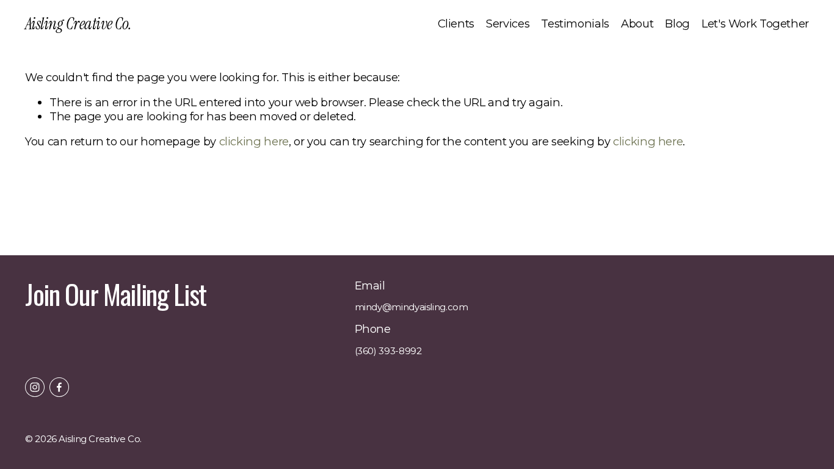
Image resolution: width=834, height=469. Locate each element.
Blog (677, 23)
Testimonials (575, 23)
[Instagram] (35, 387)
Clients (456, 23)
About (637, 23)
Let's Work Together (755, 23)
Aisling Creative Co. (78, 23)
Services (507, 23)
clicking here (254, 141)
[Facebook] (59, 387)
